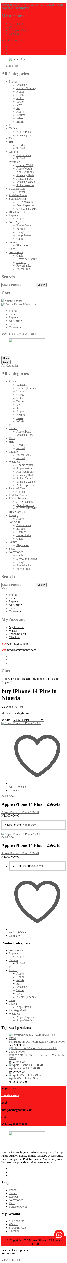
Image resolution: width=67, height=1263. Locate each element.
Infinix (20, 121)
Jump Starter (23, 235)
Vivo (19, 105)
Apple (20, 111)
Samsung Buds (25, 175)
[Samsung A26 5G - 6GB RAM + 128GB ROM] (37, 1038)
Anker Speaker (25, 185)
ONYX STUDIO (26, 208)
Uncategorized (17, 1010)
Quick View (8, 796)
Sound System (17, 198)
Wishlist (13, 27)
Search (41, 284)
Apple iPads (23, 131)
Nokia (20, 98)
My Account (16, 23)
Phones (13, 81)
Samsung (21, 84)
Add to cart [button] (29, 824)
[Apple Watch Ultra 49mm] (25, 1075)
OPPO (20, 94)
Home (5, 678)
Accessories (16, 252)
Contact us (15, 611)
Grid (15, 707)
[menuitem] (13, 310)
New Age (14, 222)
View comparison (11, 1259)
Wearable (14, 161)
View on (6, 707)
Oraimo (13, 151)
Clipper (20, 191)
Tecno (20, 101)
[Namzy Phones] (11, 300)
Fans (12, 138)
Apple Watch (24, 168)
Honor (20, 91)
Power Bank (23, 155)
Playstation (22, 245)
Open (6, 358)
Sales (12, 248)
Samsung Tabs (25, 135)
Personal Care (17, 188)
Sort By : (6, 719)
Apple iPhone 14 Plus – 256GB (20, 812)
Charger (21, 232)
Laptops (13, 215)
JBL (11, 141)
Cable (19, 238)
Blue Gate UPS (18, 212)
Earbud (20, 148)
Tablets (13, 128)
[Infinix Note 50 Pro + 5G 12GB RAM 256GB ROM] (37, 1051)
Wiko (19, 118)
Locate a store (10, 1095)
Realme (20, 115)
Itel (18, 108)
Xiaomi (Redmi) (26, 88)
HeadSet (21, 145)
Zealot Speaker (25, 205)
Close (6, 362)
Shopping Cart (17, 30)
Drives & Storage (26, 258)
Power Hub (23, 268)
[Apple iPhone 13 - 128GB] (26, 1065)
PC (11, 125)
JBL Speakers (24, 202)
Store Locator (12, 40)
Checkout (14, 33)
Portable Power (18, 195)
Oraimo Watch (25, 165)
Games (13, 242)
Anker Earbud (24, 178)
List (20, 707)
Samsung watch (25, 181)
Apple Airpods (25, 171)
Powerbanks (23, 265)
